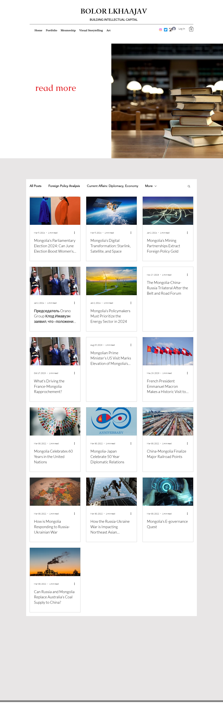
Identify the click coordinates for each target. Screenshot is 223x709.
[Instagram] (160, 29)
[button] (191, 28)
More (149, 186)
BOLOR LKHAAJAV (113, 12)
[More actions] (76, 233)
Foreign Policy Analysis (64, 186)
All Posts (35, 186)
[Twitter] (165, 29)
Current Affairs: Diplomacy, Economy (112, 186)
